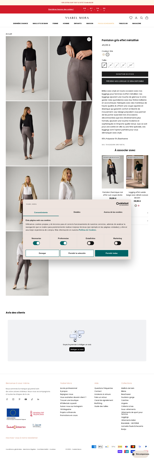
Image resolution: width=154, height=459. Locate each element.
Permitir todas (112, 253)
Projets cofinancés (68, 412)
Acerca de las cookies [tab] (113, 212)
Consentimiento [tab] (41, 212)
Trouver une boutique (69, 400)
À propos (63, 391)
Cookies (53, 449)
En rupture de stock (125, 74)
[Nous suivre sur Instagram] (13, 399)
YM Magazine (65, 409)
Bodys (123, 429)
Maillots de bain (127, 388)
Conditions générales (14, 449)
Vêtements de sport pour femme (132, 413)
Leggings (125, 417)
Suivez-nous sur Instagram (71, 406)
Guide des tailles (101, 406)
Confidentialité (42, 449)
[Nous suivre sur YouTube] (26, 399)
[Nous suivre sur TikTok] (32, 399)
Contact (98, 391)
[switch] (63, 243)
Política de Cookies (87, 230)
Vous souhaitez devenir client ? (73, 397)
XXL (113, 185)
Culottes (124, 400)
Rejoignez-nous (66, 394)
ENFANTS (78, 23)
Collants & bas (127, 406)
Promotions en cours (69, 415)
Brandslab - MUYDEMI (130, 423)
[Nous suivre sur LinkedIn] (38, 399)
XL (119, 182)
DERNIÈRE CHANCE (20, 23)
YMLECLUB (123, 23)
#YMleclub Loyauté (68, 403)
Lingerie (124, 403)
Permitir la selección (77, 253)
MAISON (89, 23)
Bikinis (123, 391)
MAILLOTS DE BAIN (40, 23)
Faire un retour (100, 397)
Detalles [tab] (77, 212)
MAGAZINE (136, 23)
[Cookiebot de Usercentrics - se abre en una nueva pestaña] (117, 204)
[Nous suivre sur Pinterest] (19, 399)
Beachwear (126, 394)
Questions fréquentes (103, 388)
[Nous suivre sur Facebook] (7, 399)
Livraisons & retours (102, 394)
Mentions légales (29, 449)
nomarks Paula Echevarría (132, 426)
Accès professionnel (68, 388)
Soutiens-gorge (127, 397)
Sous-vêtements (128, 409)
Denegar (42, 253)
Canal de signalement (103, 400)
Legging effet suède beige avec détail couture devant (137, 195)
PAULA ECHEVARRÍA (106, 23)
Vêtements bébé (128, 420)
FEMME (55, 23)
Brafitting (98, 403)
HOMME (66, 23)
